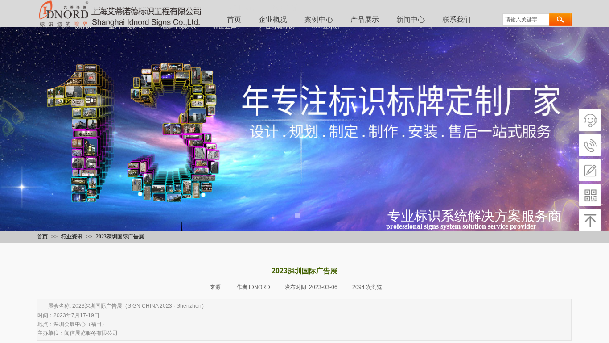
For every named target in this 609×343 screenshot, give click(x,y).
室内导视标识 (126, 26)
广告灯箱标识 (276, 26)
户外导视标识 (74, 26)
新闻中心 (410, 19)
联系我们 (456, 19)
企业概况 (103, 8)
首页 (64, 8)
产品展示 (195, 8)
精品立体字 (227, 26)
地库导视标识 (178, 26)
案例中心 (149, 8)
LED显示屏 (326, 26)
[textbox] (525, 19)
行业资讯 (71, 237)
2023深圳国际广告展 (120, 237)
